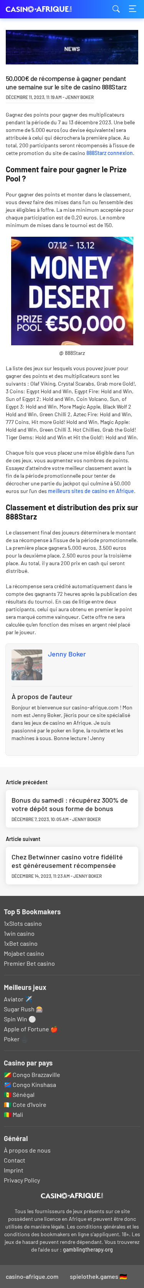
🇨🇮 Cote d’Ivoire (25, 1104)
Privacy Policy (22, 1180)
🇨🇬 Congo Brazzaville (32, 1074)
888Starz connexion (109, 153)
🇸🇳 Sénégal (19, 1094)
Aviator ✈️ (18, 999)
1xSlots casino (23, 923)
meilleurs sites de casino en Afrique (91, 491)
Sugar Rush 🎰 (23, 1009)
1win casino (19, 933)
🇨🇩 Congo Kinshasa (30, 1084)
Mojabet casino (24, 953)
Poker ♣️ (16, 1038)
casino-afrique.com (44, 9)
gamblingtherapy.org (88, 1249)
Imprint (13, 1170)
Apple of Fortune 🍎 (31, 1028)
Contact (14, 1160)
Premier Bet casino (29, 963)
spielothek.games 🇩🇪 (98, 1276)
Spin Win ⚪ (20, 1018)
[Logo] (72, 1196)
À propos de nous (27, 1150)
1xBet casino (21, 943)
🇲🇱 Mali (13, 1114)
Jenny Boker (67, 654)
